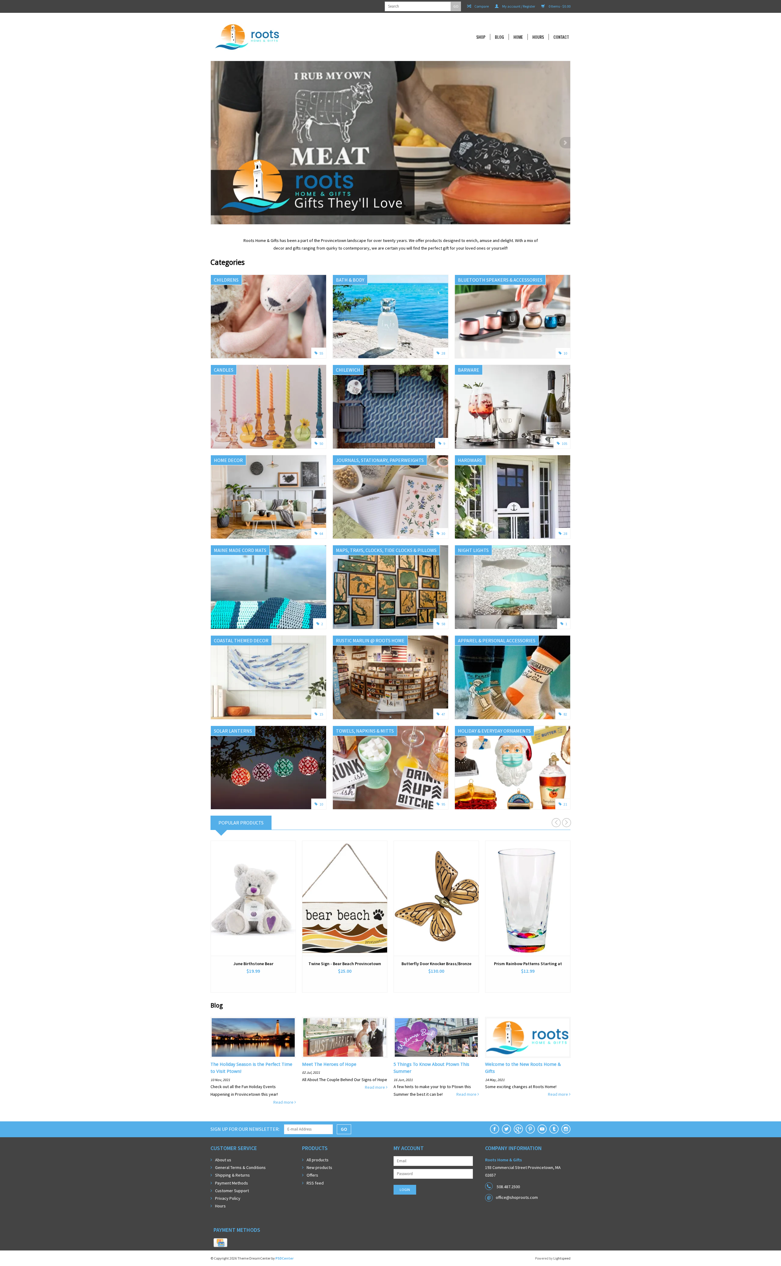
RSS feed (315, 1183)
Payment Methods (231, 1183)
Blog (499, 37)
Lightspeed (561, 1258)
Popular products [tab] (241, 823)
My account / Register (518, 6)
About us (223, 1160)
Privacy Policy (227, 1198)
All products (318, 1160)
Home (518, 37)
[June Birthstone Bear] (253, 898)
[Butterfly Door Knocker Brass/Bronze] (436, 898)
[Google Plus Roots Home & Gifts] (518, 1129)
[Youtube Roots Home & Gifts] (542, 1129)
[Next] (565, 142)
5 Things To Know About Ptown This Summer (431, 1068)
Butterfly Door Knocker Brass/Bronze (436, 963)
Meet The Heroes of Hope (329, 1064)
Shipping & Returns (232, 1175)
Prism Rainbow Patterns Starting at (528, 963)
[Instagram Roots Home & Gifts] (565, 1129)
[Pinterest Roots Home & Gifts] (530, 1129)
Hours (538, 37)
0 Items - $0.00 (559, 6)
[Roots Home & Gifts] (288, 37)
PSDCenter (284, 1258)
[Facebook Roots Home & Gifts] (494, 1129)
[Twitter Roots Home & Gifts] (506, 1129)
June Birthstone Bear (253, 963)
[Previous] (216, 142)
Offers (312, 1175)
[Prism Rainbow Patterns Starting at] (527, 898)
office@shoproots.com (517, 1197)
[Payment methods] (220, 1242)
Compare (481, 6)
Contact (561, 37)
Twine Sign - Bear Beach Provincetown (344, 963)
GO (456, 6)
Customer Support (232, 1190)
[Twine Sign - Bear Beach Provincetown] (344, 898)
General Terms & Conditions (240, 1167)
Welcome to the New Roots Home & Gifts (523, 1068)
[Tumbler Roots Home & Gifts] (554, 1129)
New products (319, 1167)
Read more (283, 1102)
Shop (480, 37)
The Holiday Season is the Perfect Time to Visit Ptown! (251, 1068)
